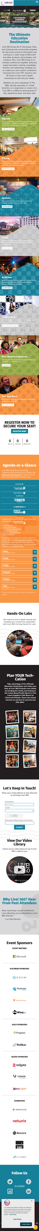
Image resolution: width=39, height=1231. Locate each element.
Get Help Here (8, 405)
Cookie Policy (12, 1214)
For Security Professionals (12, 533)
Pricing (5, 158)
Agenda (6, 118)
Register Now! (19, 431)
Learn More (7, 207)
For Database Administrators (12, 529)
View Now (6, 365)
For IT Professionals (10, 527)
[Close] (32, 1201)
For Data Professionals (11, 531)
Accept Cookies (26, 1224)
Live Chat (35, 1227)
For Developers (8, 525)
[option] (19, 914)
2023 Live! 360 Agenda (11, 475)
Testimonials (8, 317)
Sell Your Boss (9, 396)
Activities (7, 277)
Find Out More (8, 129)
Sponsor (6, 198)
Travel (5, 237)
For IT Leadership (9, 534)
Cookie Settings (17, 1219)
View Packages (8, 169)
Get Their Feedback (10, 326)
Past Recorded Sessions (14, 356)
